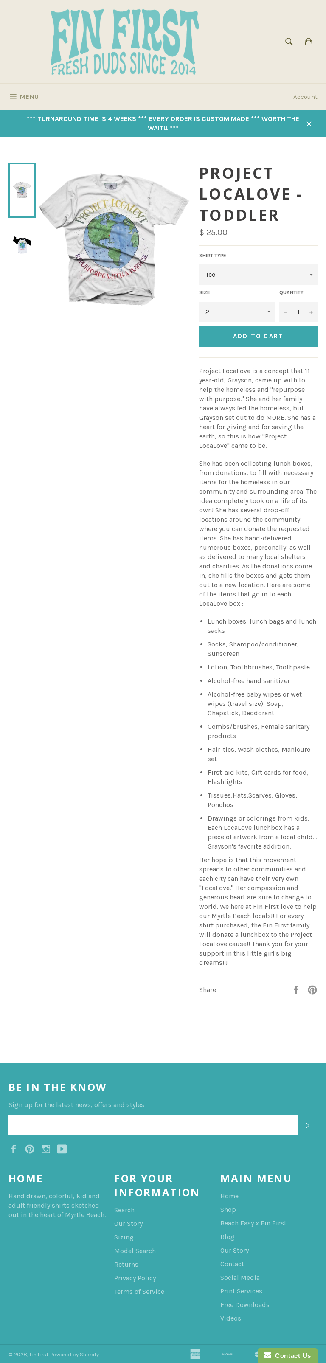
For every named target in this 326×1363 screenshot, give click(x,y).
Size (204, 292)
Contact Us (291, 1355)
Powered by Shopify (75, 1354)
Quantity (291, 292)
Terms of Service (139, 1291)
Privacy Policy (135, 1278)
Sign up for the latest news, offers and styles (76, 1105)
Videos (230, 1318)
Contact (232, 1264)
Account (305, 97)
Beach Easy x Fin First (253, 1223)
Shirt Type (212, 256)
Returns (126, 1264)
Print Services (241, 1291)
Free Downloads (245, 1305)
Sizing (124, 1237)
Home (229, 1196)
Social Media (240, 1277)
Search (124, 1210)
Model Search (135, 1251)
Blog (227, 1237)
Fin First (39, 1354)
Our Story (128, 1224)
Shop (228, 1210)
